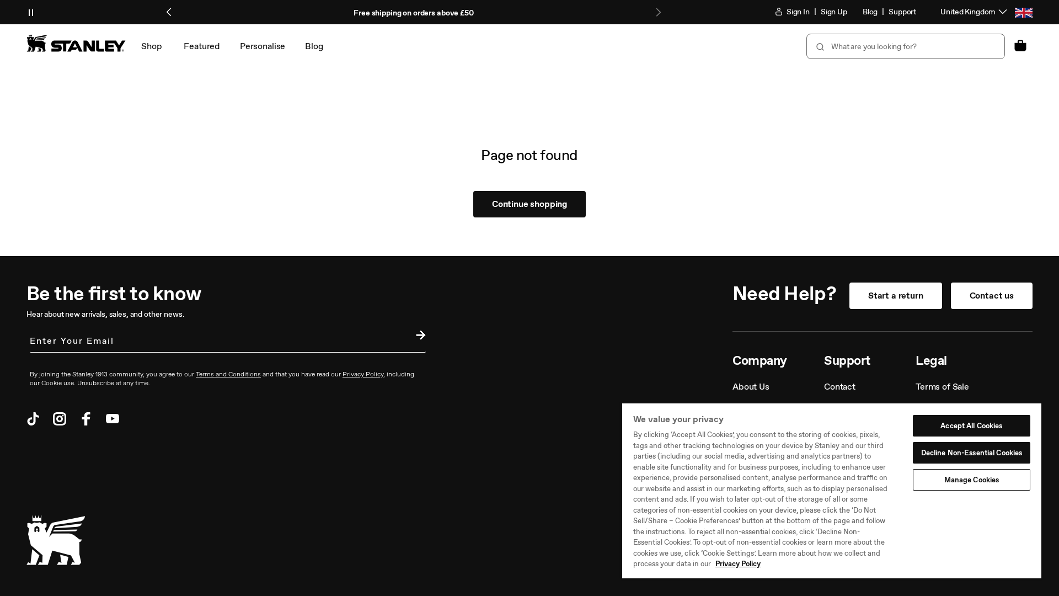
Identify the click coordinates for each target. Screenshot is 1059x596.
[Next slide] (658, 12)
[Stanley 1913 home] (76, 43)
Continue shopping (529, 204)
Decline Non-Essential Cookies (972, 453)
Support (902, 12)
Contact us (992, 295)
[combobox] (905, 46)
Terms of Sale (942, 386)
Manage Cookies (971, 480)
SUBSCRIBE (418, 336)
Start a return (895, 295)
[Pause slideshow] (30, 12)
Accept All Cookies (971, 426)
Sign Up (834, 12)
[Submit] (819, 46)
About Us (750, 386)
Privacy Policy (738, 564)
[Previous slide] (169, 12)
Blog (870, 12)
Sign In (797, 12)
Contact (839, 386)
